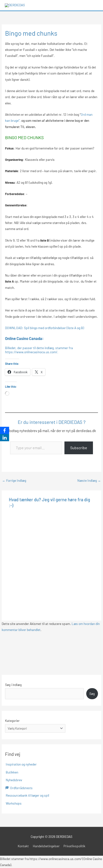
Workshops (14, 803)
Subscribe (78, 447)
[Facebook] (4, 430)
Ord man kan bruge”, (48, 120)
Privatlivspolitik (74, 846)
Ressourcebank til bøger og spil (27, 795)
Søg (92, 694)
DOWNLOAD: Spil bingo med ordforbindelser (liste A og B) (44, 328)
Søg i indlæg (13, 685)
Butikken (12, 772)
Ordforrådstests (21, 788)
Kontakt (23, 846)
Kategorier (12, 721)
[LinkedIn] (4, 437)
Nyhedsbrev (14, 780)
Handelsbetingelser (46, 846)
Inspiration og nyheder (21, 764)
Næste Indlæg (89, 480)
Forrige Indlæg (14, 480)
